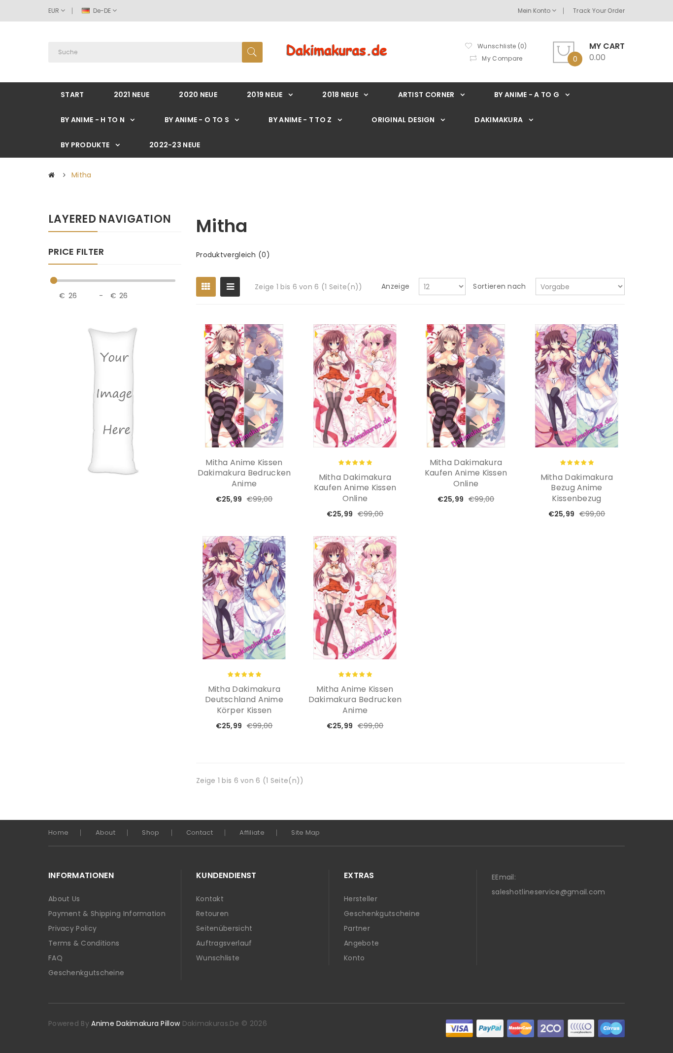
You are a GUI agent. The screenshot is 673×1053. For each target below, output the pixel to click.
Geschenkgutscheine (86, 973)
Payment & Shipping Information (107, 913)
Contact (199, 832)
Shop (150, 832)
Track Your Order (599, 10)
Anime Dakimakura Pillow (135, 1023)
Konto (354, 958)
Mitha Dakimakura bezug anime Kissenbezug (576, 488)
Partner (357, 928)
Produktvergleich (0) (233, 255)
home (58, 832)
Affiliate (252, 832)
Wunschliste (217, 958)
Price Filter (76, 252)
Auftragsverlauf (224, 943)
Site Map (305, 832)
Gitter (206, 287)
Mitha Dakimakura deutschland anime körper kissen (244, 700)
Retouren (212, 913)
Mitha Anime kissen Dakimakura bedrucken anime (244, 473)
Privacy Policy (72, 928)
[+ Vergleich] (269, 499)
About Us (64, 899)
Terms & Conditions (83, 943)
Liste (230, 287)
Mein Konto (535, 10)
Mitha (81, 175)
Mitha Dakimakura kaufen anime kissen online (355, 488)
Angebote (361, 943)
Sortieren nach (499, 286)
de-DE (102, 10)
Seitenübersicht (224, 928)
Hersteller (360, 899)
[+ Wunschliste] (252, 499)
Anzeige (395, 286)
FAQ (55, 958)
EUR (54, 10)
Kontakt (210, 899)
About (106, 832)
